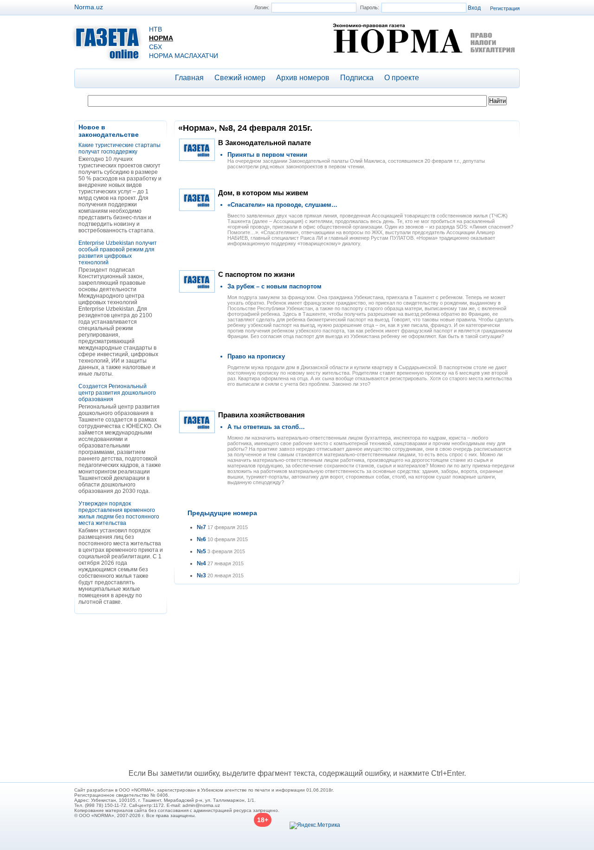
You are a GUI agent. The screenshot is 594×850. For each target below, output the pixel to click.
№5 (201, 551)
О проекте (401, 78)
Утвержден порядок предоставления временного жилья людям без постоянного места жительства (118, 513)
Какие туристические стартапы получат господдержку (119, 148)
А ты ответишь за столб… (266, 426)
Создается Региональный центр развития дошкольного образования (117, 393)
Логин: (261, 7)
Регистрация (505, 8)
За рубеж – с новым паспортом (274, 286)
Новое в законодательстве (108, 130)
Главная (189, 78)
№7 (201, 527)
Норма (161, 38)
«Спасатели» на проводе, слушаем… (282, 204)
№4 (201, 563)
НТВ (155, 29)
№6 (201, 539)
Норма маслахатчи (183, 55)
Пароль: (369, 7)
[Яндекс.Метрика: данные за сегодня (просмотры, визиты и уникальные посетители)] (315, 825)
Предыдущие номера (222, 513)
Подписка (357, 78)
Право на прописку (256, 356)
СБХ (155, 47)
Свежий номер (239, 78)
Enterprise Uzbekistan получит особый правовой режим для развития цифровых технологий (117, 253)
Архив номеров (302, 78)
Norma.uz (88, 7)
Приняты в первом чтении (267, 154)
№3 (201, 575)
